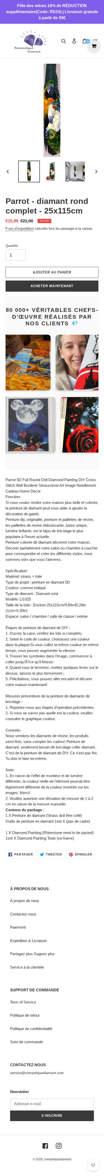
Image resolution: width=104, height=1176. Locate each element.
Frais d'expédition (20, 228)
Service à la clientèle (27, 967)
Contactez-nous (23, 914)
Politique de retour (25, 1015)
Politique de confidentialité (31, 1029)
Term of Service (23, 1002)
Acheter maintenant (52, 286)
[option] (29, 171)
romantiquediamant (57, 1159)
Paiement (18, 927)
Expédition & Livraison (28, 940)
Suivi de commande (26, 1042)
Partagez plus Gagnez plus (32, 954)
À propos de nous (24, 901)
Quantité (12, 246)
